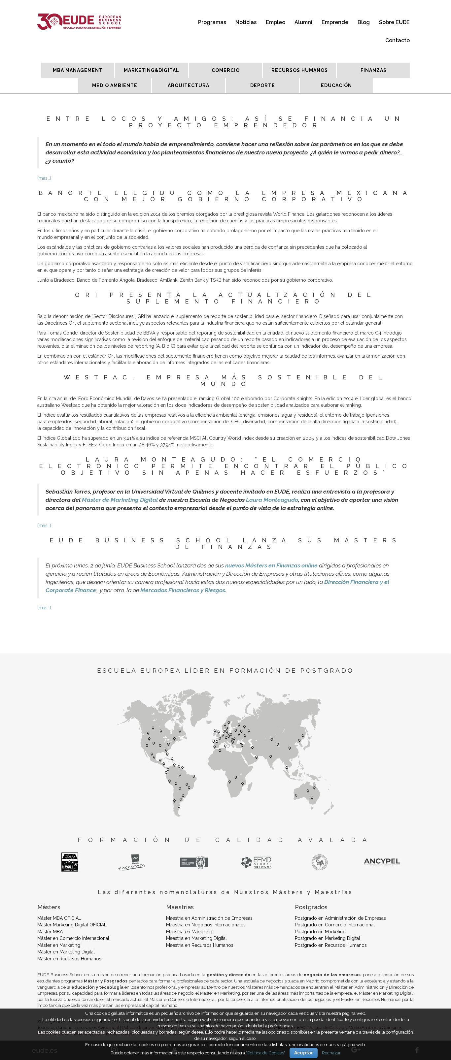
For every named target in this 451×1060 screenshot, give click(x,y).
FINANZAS (374, 70)
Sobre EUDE (394, 22)
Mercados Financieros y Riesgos (182, 590)
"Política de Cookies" (265, 1052)
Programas (212, 22)
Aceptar (303, 1052)
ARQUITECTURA (188, 85)
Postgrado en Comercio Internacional (335, 924)
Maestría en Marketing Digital (196, 938)
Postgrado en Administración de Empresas (340, 918)
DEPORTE (262, 85)
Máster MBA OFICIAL (59, 918)
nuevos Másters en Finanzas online (271, 565)
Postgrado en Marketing (320, 931)
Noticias (246, 22)
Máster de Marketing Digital (120, 500)
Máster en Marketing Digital (66, 951)
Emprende (335, 22)
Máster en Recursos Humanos (69, 958)
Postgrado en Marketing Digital (327, 938)
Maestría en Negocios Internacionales (206, 924)
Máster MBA (50, 931)
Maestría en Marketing (189, 931)
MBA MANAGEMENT (78, 70)
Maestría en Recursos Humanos (199, 945)
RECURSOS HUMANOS (299, 70)
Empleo (275, 22)
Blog (364, 22)
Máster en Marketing (58, 945)
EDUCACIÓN (336, 85)
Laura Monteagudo (272, 500)
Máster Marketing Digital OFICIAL (72, 924)
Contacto (397, 40)
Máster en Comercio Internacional (73, 938)
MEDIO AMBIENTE (114, 85)
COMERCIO (226, 70)
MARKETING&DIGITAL (151, 70)
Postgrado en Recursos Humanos (331, 945)
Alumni (303, 22)
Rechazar (331, 1052)
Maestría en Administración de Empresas (209, 918)
